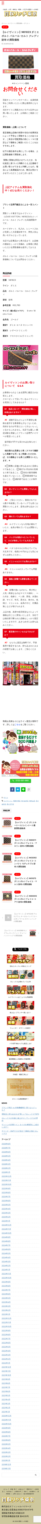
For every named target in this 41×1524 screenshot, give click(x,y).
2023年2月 (6, 1310)
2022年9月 (6, 1330)
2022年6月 (6, 1343)
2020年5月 (6, 1444)
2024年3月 (6, 1261)
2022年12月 (6, 1318)
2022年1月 (6, 1363)
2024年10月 (6, 1233)
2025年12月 (6, 1176)
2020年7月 (6, 1436)
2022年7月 (6, 1339)
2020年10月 (6, 1424)
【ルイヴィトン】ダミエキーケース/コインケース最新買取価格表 (25, 825)
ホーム (5, 1489)
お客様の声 (17, 1491)
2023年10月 (6, 1278)
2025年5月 (6, 1205)
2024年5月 (6, 1253)
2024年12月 (6, 1225)
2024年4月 (6, 1257)
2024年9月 (6, 1237)
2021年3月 (6, 1403)
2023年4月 (6, 1302)
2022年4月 (6, 1351)
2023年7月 (6, 1290)
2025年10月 (6, 1184)
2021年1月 (6, 1412)
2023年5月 (6, 1298)
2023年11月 (6, 1274)
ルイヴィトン (8, 801)
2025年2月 (6, 1217)
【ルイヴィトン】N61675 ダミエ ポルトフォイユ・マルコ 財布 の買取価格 (25, 881)
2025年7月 (6, 1196)
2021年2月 (6, 1408)
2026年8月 (6, 1144)
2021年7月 (6, 1387)
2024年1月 (6, 1270)
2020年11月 (6, 1420)
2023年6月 (6, 1294)
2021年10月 (6, 1375)
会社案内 (32, 1491)
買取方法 (29, 1489)
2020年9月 (6, 1428)
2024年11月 (6, 1229)
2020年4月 (6, 1448)
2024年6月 (6, 1249)
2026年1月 (6, 1172)
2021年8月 (6, 1383)
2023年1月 (6, 1314)
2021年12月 (6, 1367)
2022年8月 (6, 1334)
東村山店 (32, 801)
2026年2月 (6, 1168)
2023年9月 (6, 1282)
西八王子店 (10, 804)
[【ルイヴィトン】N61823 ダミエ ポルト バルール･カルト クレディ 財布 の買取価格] (18, 789)
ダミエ (6, 797)
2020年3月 (6, 1452)
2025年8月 (6, 1192)
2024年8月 (6, 1241)
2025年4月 (6, 1209)
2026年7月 (6, 1148)
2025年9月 (6, 1188)
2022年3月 (6, 1355)
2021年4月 (6, 1399)
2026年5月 (6, 1156)
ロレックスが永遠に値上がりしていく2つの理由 (20, 1119)
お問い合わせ (17, 1494)
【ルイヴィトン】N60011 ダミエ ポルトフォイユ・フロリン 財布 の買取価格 (25, 843)
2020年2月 (6, 1456)
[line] (23, 789)
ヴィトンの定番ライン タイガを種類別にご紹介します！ (20, 1126)
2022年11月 (6, 1322)
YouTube (9, 1491)
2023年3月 (6, 1306)
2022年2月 (6, 1359)
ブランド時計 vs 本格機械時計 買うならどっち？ (19, 1108)
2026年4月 (6, 1160)
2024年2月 (6, 1265)
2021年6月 (6, 1391)
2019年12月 (6, 1464)
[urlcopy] (29, 789)
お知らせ (21, 1489)
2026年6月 (6, 1152)
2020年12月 (6, 1416)
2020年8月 (6, 1432)
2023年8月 (6, 1286)
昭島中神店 (16, 801)
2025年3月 (6, 1213)
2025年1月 (6, 1221)
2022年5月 (6, 1347)
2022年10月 (6, 1326)
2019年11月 (6, 1468)
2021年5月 (6, 1395)
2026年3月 (6, 1164)
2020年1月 (6, 1460)
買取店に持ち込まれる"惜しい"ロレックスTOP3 (20, 1114)
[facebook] (12, 789)
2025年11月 (6, 1180)
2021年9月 (6, 1379)
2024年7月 (6, 1245)
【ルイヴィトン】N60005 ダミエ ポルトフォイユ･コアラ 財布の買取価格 (25, 899)
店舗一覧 (13, 1489)
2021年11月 (6, 1371)
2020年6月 (6, 1440)
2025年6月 (6, 1201)
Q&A (25, 1491)
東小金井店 (24, 801)
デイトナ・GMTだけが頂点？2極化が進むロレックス (20, 1132)
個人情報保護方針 (29, 1494)
